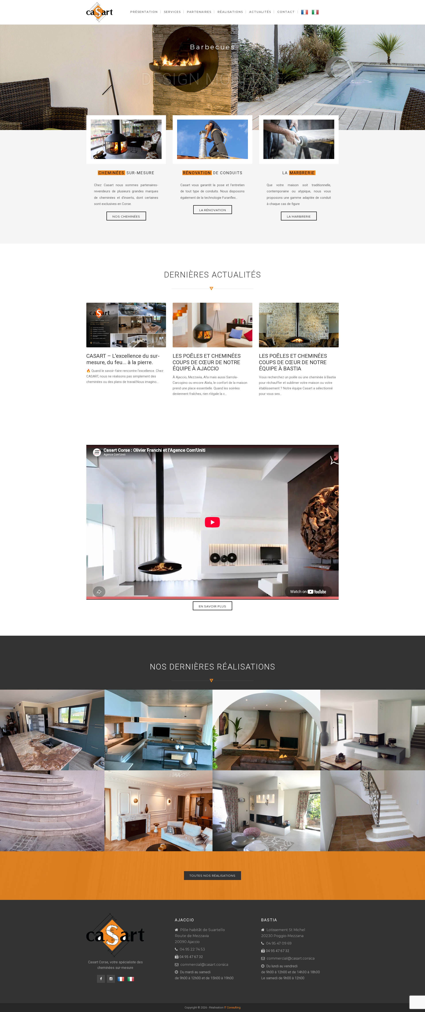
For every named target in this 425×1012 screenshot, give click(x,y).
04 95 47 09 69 (279, 943)
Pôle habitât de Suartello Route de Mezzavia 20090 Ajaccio (200, 936)
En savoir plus (212, 606)
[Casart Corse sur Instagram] (111, 979)
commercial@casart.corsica (204, 964)
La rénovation (212, 210)
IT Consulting (232, 1007)
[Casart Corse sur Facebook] (101, 979)
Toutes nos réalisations (212, 875)
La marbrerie (299, 216)
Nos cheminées (126, 216)
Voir (213, 87)
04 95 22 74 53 (192, 949)
